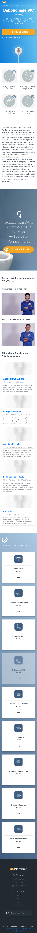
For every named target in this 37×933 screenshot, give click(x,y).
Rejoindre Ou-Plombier (18, 886)
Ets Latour (8, 511)
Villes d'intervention (18, 895)
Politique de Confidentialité (22, 930)
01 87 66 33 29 (20, 32)
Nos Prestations (18, 879)
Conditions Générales (13, 929)
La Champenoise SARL (13, 477)
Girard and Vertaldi (11, 444)
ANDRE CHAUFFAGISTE (13, 379)
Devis (18, 899)
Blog (18, 902)
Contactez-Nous (18, 913)
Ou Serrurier (18, 905)
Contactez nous (18, 882)
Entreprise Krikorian (12, 411)
